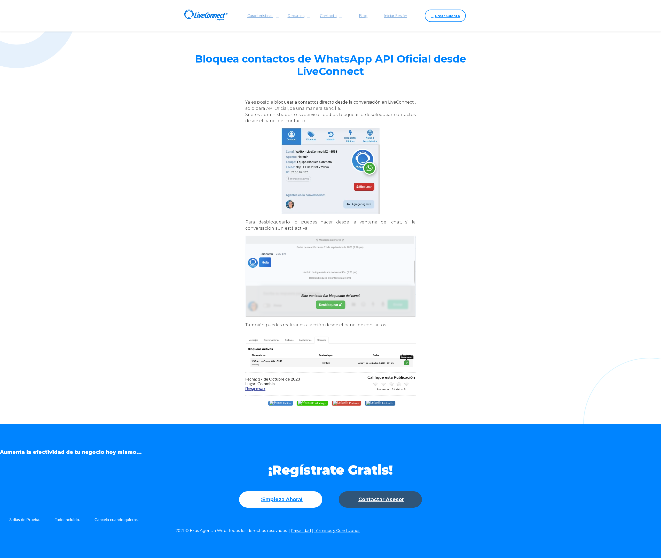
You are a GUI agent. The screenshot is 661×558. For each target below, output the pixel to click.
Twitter (286, 402)
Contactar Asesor (381, 499)
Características (260, 15)
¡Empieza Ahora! (282, 499)
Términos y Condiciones (337, 530)
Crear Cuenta (447, 16)
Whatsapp (320, 402)
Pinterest (353, 402)
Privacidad (301, 530)
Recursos (296, 15)
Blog (363, 15)
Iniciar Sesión (395, 15)
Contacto (328, 15)
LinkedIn (387, 402)
